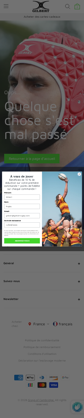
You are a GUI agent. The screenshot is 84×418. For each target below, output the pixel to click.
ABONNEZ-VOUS (22, 241)
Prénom (7, 192)
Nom (6, 202)
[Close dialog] (79, 174)
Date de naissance (12, 220)
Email (6, 211)
